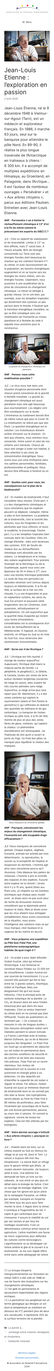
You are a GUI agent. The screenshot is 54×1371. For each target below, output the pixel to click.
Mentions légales (27, 1352)
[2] (32, 671)
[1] (45, 231)
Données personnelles (27, 1357)
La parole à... (15, 1327)
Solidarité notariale (19, 1341)
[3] (17, 705)
